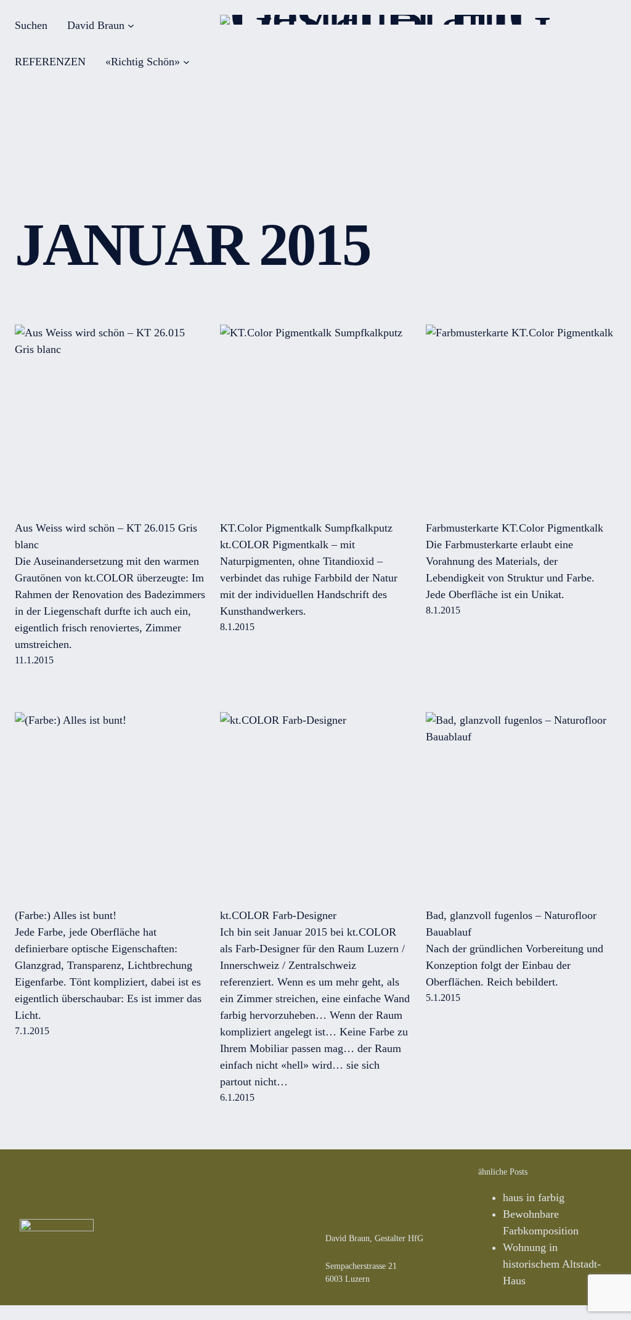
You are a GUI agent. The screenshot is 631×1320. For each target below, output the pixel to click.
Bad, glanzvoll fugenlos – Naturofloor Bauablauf (511, 923)
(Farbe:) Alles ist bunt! (65, 915)
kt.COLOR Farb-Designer (278, 915)
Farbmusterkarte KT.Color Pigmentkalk (514, 528)
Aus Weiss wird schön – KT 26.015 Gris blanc (106, 536)
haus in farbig (533, 1197)
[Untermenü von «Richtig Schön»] (186, 62)
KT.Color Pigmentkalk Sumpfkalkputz (306, 528)
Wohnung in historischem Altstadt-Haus (552, 1264)
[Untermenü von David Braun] (131, 25)
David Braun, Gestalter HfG (374, 1238)
